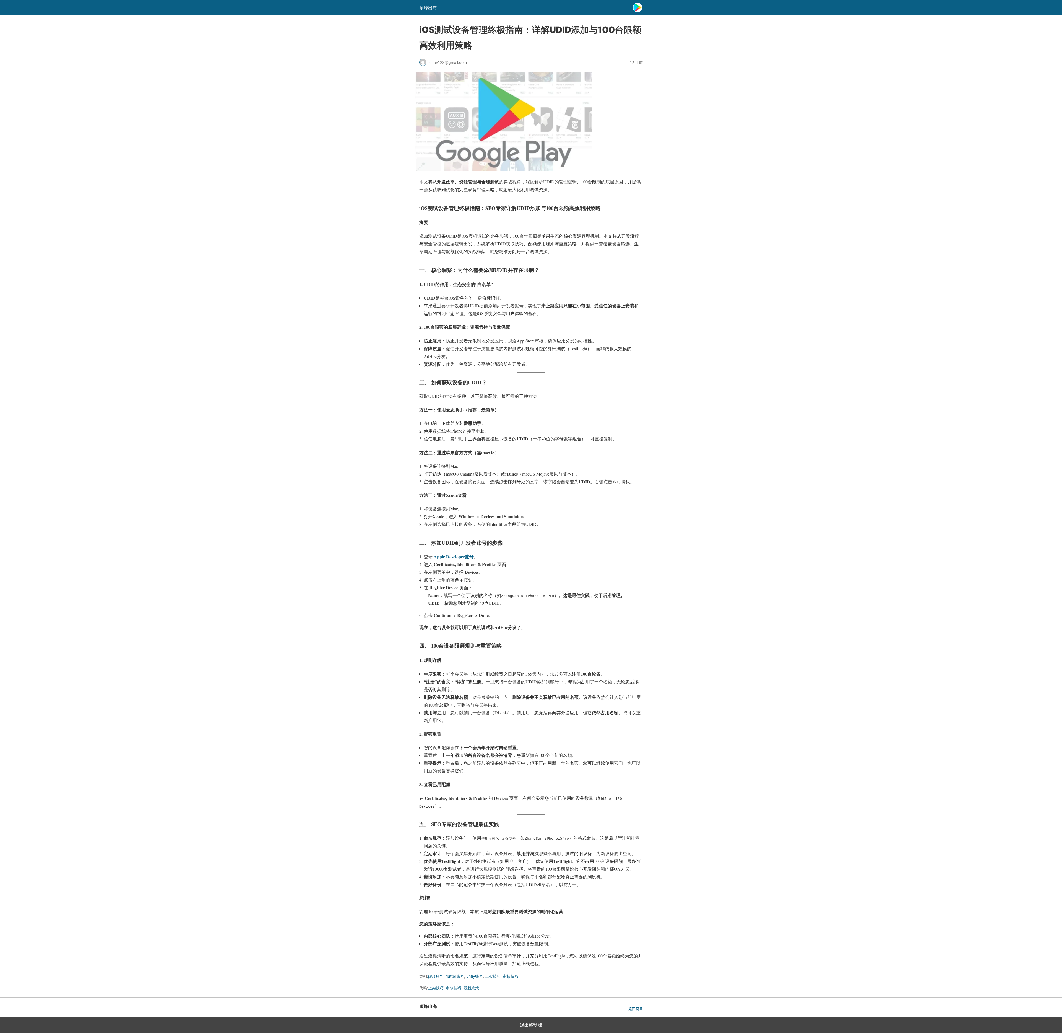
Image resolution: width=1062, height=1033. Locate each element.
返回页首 (635, 1009)
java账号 (435, 976)
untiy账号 (474, 976)
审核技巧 (510, 976)
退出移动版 (531, 1025)
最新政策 (471, 987)
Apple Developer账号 (454, 556)
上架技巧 (493, 976)
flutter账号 (455, 976)
